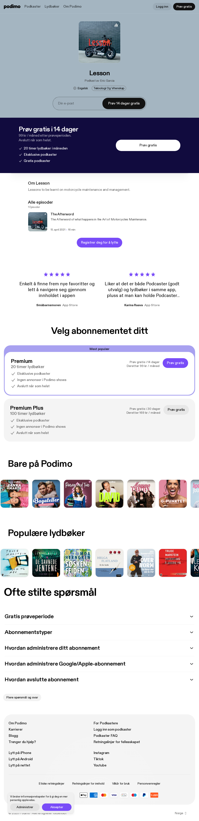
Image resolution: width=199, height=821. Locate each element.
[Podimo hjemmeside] (12, 6)
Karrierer (16, 729)
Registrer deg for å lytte (99, 242)
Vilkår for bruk (121, 784)
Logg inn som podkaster (112, 729)
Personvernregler (148, 784)
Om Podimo (72, 6)
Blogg (13, 736)
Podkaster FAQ (105, 736)
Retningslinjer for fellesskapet (116, 742)
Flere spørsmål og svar (22, 697)
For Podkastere (105, 723)
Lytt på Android (21, 759)
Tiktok (98, 759)
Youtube (99, 765)
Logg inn (162, 7)
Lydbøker (52, 6)
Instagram (101, 753)
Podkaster (32, 6)
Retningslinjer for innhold (88, 784)
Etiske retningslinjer (51, 784)
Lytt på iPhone (20, 753)
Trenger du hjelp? (22, 742)
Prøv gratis (184, 7)
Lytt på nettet (19, 765)
